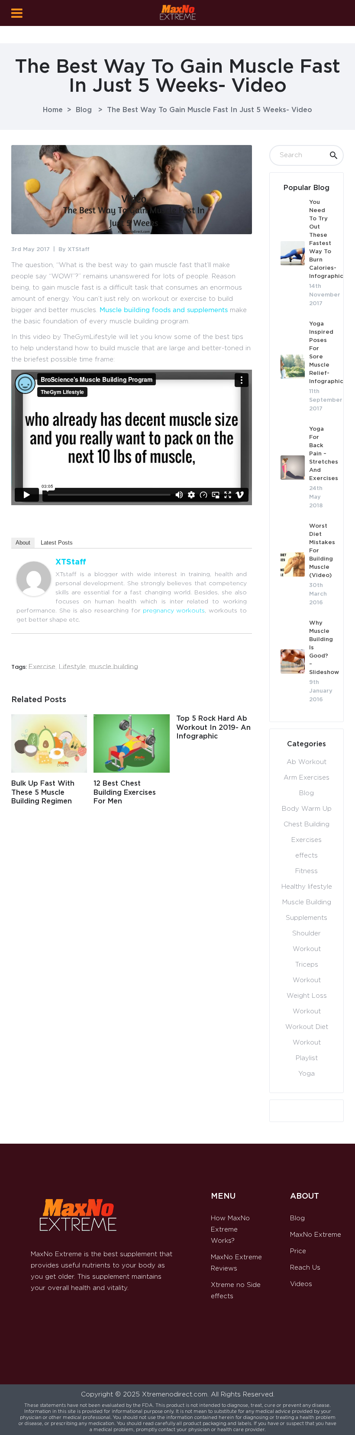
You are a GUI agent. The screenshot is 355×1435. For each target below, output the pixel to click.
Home (53, 109)
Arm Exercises (306, 777)
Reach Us (305, 1267)
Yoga (306, 1074)
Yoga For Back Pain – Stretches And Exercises (323, 453)
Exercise (42, 667)
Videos (301, 1284)
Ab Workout (306, 762)
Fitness (306, 871)
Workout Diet (306, 1027)
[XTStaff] (33, 594)
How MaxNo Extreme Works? (230, 1229)
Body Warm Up (307, 809)
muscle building (113, 667)
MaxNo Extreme (315, 1235)
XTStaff (79, 249)
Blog (84, 109)
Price (298, 1251)
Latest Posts (57, 542)
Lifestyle (72, 667)
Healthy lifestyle (306, 887)
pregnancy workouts (174, 611)
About (23, 542)
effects (306, 855)
